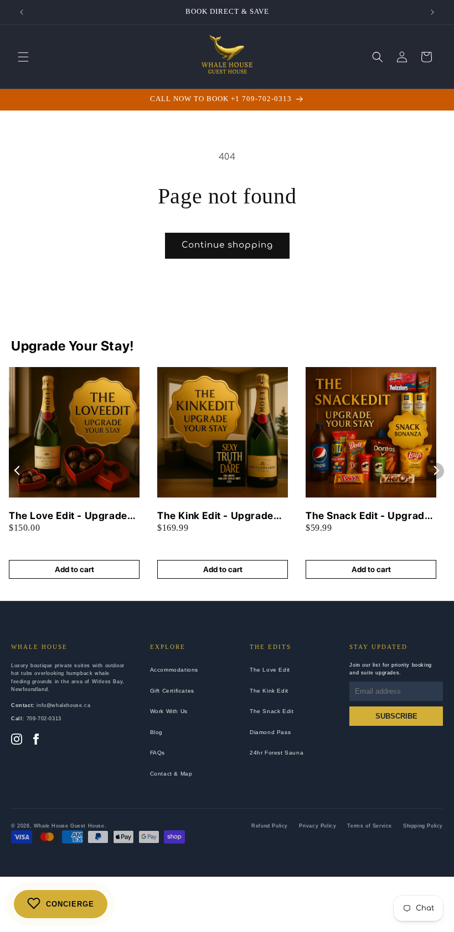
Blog (156, 732)
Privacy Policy (317, 826)
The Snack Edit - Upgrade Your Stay (368, 516)
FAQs (157, 753)
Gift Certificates (172, 691)
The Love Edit (270, 670)
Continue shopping (227, 245)
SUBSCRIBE (396, 716)
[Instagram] (16, 740)
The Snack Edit (271, 711)
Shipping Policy (423, 826)
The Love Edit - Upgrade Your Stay (68, 516)
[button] (23, 57)
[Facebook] (36, 740)
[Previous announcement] (21, 12)
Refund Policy (269, 826)
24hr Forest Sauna (276, 753)
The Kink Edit (269, 691)
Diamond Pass (270, 732)
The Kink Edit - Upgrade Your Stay (215, 516)
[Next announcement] (432, 12)
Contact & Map (171, 774)
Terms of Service (369, 826)
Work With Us (169, 711)
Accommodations (174, 670)
